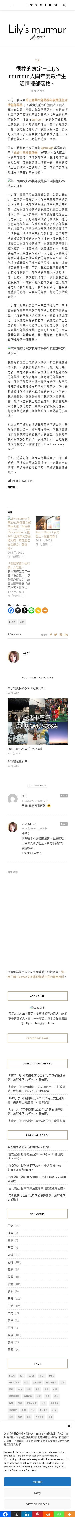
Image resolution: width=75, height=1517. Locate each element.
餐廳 (10, 1349)
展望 (46, 1389)
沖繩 (44, 1403)
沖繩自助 (54, 1403)
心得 (10, 1262)
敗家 (10, 1276)
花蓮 (50, 1417)
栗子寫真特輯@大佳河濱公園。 (27, 688)
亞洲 (10, 1225)
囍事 (10, 1240)
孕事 (10, 1247)
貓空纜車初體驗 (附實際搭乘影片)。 (30, 1147)
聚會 (10, 1313)
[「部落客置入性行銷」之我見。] (22, 579)
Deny (37, 1493)
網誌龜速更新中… (18, 761)
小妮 (38, 1389)
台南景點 (37, 1382)
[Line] (31, 610)
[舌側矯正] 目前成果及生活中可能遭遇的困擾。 (37, 1188)
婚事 (29, 1389)
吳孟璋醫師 (51, 1382)
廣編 (10, 1255)
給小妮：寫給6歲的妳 (37, 1121)
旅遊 (10, 1284)
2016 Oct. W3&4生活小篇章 (25, 749)
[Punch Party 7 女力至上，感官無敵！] (48, 523)
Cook (32, 1376)
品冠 (63, 1382)
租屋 (54, 1410)
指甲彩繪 (28, 1396)
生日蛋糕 (44, 1410)
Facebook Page (37, 1038)
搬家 (48, 1396)
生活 (37, 60)
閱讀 (10, 1327)
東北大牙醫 (32, 1403)
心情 (22, 622)
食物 (10, 1342)
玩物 (24, 1410)
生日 (33, 1410)
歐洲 (10, 1291)
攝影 (56, 1396)
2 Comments (14, 634)
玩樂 (10, 1298)
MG (12, 1098)
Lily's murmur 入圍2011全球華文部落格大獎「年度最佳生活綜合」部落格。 (19, 540)
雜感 (10, 1335)
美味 (11, 1417)
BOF (22, 1376)
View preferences (37, 1504)
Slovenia (14, 1382)
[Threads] (25, 610)
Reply (64, 795)
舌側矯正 (40, 1417)
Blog (12, 622)
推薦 (39, 1396)
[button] (69, 1426)
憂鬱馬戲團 (14, 1396)
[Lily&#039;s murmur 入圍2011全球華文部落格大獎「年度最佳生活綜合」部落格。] (20, 523)
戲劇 (10, 1269)
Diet (41, 1376)
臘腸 (29, 1417)
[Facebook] (11, 610)
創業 (10, 1233)
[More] (45, 610)
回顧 (11, 1389)
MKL (51, 1376)
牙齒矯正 (13, 1410)
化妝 (26, 1382)
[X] (18, 610)
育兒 (10, 1320)
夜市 (20, 1389)
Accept (37, 1481)
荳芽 (26, 653)
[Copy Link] (38, 610)
